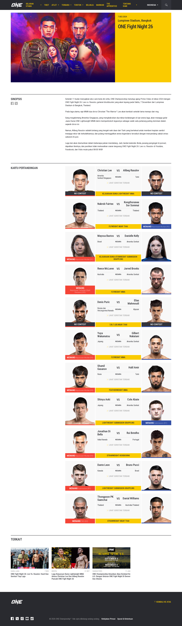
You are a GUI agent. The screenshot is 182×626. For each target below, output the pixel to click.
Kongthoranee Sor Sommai (131, 204)
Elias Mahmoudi (133, 302)
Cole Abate (133, 399)
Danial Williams (131, 498)
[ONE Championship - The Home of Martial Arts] (17, 5)
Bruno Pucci (132, 464)
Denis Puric (103, 302)
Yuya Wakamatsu (103, 335)
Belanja (90, 5)
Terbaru (65, 5)
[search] (166, 5)
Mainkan (100, 5)
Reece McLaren (105, 268)
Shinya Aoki (103, 399)
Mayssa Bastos (105, 235)
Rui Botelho (133, 432)
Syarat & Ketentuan (125, 619)
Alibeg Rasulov (131, 170)
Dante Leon (103, 464)
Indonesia (151, 5)
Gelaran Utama (30, 5)
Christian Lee (104, 170)
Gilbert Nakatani (134, 335)
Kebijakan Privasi (108, 619)
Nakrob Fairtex (105, 203)
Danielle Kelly (132, 235)
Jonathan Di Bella (103, 433)
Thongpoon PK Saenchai (105, 498)
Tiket (46, 5)
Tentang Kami (127, 5)
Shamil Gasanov (102, 367)
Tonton (77, 5)
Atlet (54, 5)
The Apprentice (112, 5)
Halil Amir (134, 367)
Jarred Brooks (131, 268)
